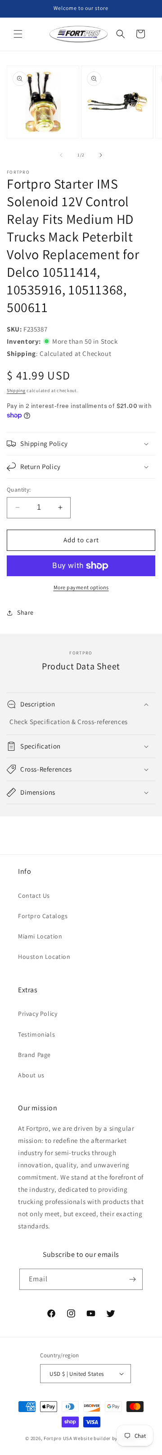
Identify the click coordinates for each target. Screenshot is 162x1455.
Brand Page (34, 1055)
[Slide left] (61, 155)
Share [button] (25, 612)
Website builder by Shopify (104, 1438)
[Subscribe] (132, 1279)
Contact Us (34, 895)
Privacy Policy (37, 1013)
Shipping (16, 390)
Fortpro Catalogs (43, 916)
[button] (18, 34)
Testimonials (36, 1034)
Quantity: (19, 489)
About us (31, 1075)
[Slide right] (101, 155)
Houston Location (44, 957)
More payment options (81, 587)
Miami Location (40, 936)
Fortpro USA (58, 1438)
